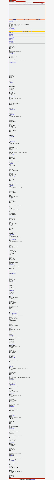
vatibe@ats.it (11, 446)
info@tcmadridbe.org (12, 290)
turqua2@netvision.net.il (12, 415)
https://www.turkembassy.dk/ (13, 239)
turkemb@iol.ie (11, 172)
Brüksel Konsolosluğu (11, 34)
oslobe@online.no (11, 327)
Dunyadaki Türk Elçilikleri (26, 19)
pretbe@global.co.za (12, 348)
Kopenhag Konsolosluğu (11, 37)
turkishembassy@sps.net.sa (12, 357)
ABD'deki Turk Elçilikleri (14, 19)
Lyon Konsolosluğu (11, 39)
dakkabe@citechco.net (12, 163)
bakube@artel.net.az (12, 95)
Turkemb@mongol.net (12, 442)
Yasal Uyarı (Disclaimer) (32, 479)
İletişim (39, 2)
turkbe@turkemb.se (12, 397)
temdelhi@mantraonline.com (12, 473)
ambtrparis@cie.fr (11, 335)
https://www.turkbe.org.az (12, 96)
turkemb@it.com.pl (12, 455)
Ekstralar (35, 4)
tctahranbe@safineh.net (12, 406)
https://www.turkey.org (13, 460)
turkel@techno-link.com (12, 393)
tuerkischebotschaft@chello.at (12, 469)
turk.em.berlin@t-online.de (12, 109)
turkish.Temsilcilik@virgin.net (12, 273)
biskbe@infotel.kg (11, 123)
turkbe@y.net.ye (11, 366)
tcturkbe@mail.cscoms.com (12, 100)
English (44, 2)
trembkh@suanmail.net (12, 185)
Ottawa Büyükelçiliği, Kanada (12, 42)
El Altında (22, 4)
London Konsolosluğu (11, 38)
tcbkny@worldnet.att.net (12, 28)
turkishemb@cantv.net (12, 221)
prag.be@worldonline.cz (12, 344)
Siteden (37, 4)
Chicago (10, 21)
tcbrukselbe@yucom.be (12, 136)
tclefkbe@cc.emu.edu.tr (12, 264)
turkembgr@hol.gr (11, 82)
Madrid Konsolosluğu (11, 40)
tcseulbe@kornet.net (12, 379)
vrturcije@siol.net (11, 281)
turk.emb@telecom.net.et (12, 53)
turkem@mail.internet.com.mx (12, 299)
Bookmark (43, 2)
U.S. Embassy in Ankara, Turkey (12, 29)
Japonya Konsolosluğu (11, 36)
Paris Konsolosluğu (11, 41)
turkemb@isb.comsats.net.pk (12, 198)
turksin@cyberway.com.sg (12, 384)
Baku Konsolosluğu (11, 32)
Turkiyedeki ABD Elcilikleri (39, 19)
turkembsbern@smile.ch (12, 114)
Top (31, 31)
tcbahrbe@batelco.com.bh (12, 91)
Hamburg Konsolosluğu (11, 35)
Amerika (25, 4)
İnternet (28, 4)
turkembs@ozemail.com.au (12, 216)
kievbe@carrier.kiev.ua (12, 225)
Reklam (37, 2)
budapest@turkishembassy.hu (12, 141)
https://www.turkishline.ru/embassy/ (14, 313)
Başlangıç (41, 2)
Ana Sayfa (36, 2)
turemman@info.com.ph (12, 295)
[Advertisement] (27, 6)
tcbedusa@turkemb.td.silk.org (12, 176)
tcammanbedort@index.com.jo (13, 62)
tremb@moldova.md (12, 234)
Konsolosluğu (12, 21)
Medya (18, 4)
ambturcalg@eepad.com (12, 154)
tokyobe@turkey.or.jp (12, 428)
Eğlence (31, 4)
